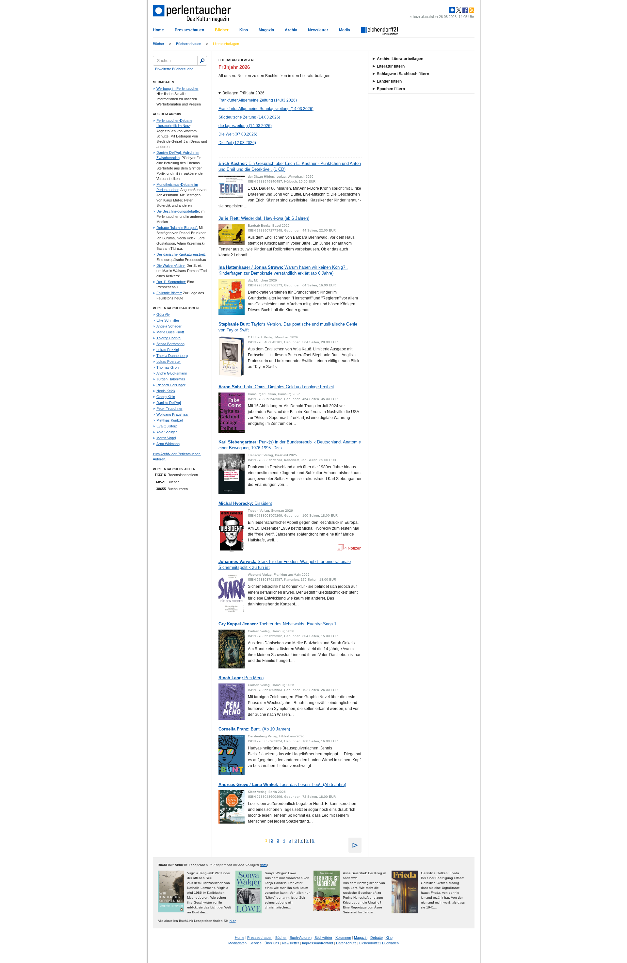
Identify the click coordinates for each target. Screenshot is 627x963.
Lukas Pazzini (167, 350)
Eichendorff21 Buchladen (379, 943)
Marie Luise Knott (170, 332)
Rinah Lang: (241, 677)
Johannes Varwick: (284, 564)
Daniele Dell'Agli (168, 403)
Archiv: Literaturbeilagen (400, 58)
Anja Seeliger (166, 432)
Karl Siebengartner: (289, 445)
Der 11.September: (171, 282)
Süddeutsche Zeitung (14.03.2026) (249, 117)
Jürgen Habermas (170, 379)
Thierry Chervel (168, 338)
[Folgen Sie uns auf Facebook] (464, 10)
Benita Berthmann (170, 344)
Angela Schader (169, 326)
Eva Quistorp (166, 426)
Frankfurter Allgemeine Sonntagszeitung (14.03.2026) (266, 108)
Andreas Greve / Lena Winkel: (282, 784)
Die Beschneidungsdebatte (177, 211)
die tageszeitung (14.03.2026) (245, 125)
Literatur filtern (391, 66)
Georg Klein (165, 397)
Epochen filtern (391, 89)
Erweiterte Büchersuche (174, 69)
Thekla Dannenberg (172, 356)
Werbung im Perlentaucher (177, 88)
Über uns (272, 943)
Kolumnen (343, 937)
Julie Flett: (263, 218)
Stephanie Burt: (287, 327)
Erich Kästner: (289, 166)
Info (264, 865)
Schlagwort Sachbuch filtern (403, 74)
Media (344, 30)
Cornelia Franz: (254, 729)
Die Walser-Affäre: (170, 265)
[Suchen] (202, 61)
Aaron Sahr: (276, 386)
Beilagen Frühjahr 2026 (243, 93)
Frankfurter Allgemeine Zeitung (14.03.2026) (257, 100)
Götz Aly (163, 314)
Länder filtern (389, 81)
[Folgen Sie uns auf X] (458, 10)
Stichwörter (323, 937)
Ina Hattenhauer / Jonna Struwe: (283, 270)
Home (158, 30)
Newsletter (318, 30)
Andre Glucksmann (171, 373)
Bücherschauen (188, 44)
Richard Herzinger (170, 385)
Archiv (291, 30)
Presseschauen (189, 30)
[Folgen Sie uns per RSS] (471, 10)
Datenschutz (346, 943)
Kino (243, 30)
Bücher (222, 30)
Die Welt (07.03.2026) (237, 134)
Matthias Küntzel (169, 420)
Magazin (266, 30)
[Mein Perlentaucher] (452, 10)
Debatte (376, 937)
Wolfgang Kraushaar (172, 414)
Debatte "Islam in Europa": (177, 228)
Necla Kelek (165, 391)
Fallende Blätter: (169, 293)
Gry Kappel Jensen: (277, 623)
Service (255, 943)
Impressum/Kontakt (317, 943)
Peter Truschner (169, 408)
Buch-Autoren (301, 937)
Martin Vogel (166, 438)
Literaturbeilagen (226, 44)
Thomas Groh (167, 367)
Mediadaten (237, 943)
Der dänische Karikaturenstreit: (181, 254)
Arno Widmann (168, 444)
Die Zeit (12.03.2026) (237, 142)
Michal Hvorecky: (245, 503)
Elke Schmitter (167, 320)
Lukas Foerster (168, 361)
